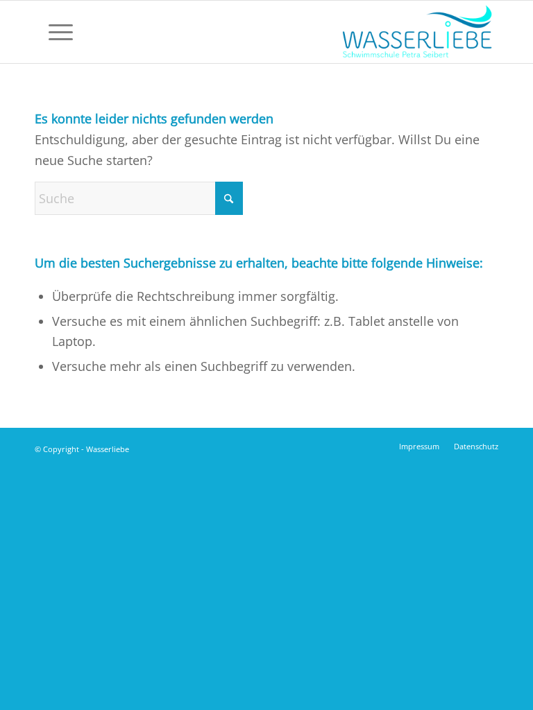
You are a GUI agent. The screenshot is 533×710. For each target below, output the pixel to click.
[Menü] (54, 32)
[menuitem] (54, 32)
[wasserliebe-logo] (416, 32)
